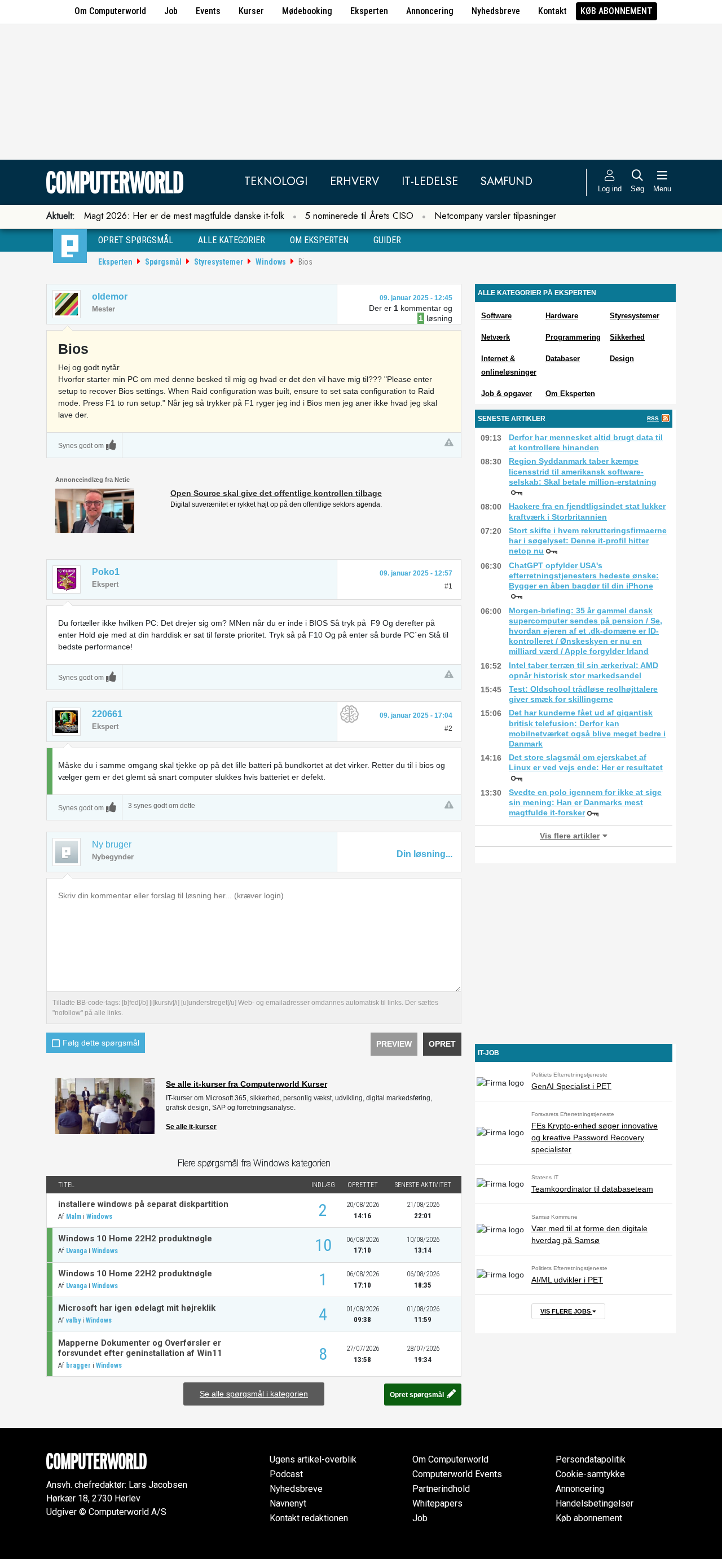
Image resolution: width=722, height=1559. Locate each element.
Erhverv (354, 181)
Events (208, 11)
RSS (653, 418)
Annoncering (430, 11)
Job (171, 11)
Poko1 (106, 572)
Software (496, 315)
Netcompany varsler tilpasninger (495, 215)
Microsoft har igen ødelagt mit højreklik (136, 1308)
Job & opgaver (506, 393)
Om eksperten (319, 240)
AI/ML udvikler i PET (567, 1279)
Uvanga (76, 1251)
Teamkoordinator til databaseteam (592, 1188)
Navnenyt (288, 1503)
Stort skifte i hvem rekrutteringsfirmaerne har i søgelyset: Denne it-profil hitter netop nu (588, 540)
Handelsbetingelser (594, 1503)
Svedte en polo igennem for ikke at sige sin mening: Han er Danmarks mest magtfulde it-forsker (585, 802)
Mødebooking (307, 11)
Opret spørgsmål (135, 240)
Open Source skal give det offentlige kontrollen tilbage (276, 493)
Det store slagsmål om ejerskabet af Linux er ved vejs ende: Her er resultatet (586, 762)
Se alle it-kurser (191, 1127)
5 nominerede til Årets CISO (359, 215)
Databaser (562, 358)
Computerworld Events (457, 1474)
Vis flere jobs (566, 1311)
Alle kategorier (231, 240)
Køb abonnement (616, 11)
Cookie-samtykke (590, 1474)
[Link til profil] (66, 304)
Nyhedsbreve (496, 11)
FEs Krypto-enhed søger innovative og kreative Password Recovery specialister (594, 1137)
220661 (107, 714)
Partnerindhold (441, 1488)
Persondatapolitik (591, 1459)
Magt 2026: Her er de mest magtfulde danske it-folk (184, 215)
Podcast (286, 1474)
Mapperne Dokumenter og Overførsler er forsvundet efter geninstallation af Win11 (140, 1348)
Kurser (251, 11)
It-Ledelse (430, 181)
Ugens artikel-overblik (313, 1459)
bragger (78, 1365)
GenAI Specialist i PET (571, 1086)
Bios (305, 261)
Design (622, 358)
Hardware (561, 315)
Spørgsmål (163, 261)
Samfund (506, 181)
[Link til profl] (66, 579)
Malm (73, 1216)
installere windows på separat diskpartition (143, 1204)
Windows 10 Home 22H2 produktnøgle (135, 1238)
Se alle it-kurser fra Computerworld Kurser (246, 1083)
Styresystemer (218, 261)
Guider (387, 240)
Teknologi (275, 181)
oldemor (109, 296)
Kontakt (552, 11)
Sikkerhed (627, 337)
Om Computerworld (110, 11)
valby (73, 1320)
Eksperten (369, 11)
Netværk (495, 337)
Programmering (573, 337)
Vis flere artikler (570, 835)
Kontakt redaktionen (309, 1518)
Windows (271, 261)
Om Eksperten (570, 393)
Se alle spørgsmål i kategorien (254, 1393)
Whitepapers (437, 1503)
